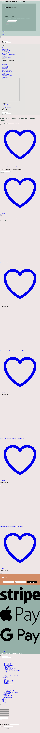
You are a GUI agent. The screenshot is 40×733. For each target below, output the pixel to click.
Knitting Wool (4, 103)
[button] (4, 3)
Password (2, 726)
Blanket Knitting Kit (7, 662)
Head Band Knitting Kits (8, 669)
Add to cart (2, 172)
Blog (3, 110)
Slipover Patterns (7, 691)
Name (6, 20)
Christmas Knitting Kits (8, 664)
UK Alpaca (6, 696)
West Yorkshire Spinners (7, 107)
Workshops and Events (6, 44)
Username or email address (5, 724)
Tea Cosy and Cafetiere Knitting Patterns (11, 692)
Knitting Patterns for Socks (8, 689)
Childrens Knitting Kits (7, 663)
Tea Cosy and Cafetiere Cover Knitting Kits (11, 675)
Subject (1, 712)
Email (6, 21)
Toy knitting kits (6, 676)
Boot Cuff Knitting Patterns (8, 680)
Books (3, 108)
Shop (3, 123)
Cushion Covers (6, 683)
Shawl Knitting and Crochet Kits (9, 673)
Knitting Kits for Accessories (9, 671)
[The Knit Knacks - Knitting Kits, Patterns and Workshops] (3, 37)
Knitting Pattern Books (8, 688)
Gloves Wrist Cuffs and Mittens (9, 685)
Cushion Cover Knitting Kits (8, 665)
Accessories (6, 678)
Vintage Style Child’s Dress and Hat (6, 483)
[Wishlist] (0, 124)
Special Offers (4, 109)
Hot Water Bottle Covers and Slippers (10, 687)
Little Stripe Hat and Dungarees (5, 571)
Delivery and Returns (5, 649)
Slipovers (5, 674)
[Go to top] (0, 655)
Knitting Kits (4, 45)
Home (1, 123)
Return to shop (4, 64)
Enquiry (1, 716)
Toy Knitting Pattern (7, 693)
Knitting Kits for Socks (7, 672)
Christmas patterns (7, 682)
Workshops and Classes (6, 647)
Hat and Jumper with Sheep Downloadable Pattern (8, 308)
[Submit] (2, 114)
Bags (5, 661)
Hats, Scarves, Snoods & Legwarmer (10, 668)
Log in (7, 728)
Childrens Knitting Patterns (15, 123)
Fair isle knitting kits (7, 666)
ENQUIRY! (2, 214)
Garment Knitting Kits (7, 667)
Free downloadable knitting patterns (8, 648)
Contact (3, 651)
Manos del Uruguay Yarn (7, 104)
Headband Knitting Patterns (8, 686)
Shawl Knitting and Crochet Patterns (10, 690)
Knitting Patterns (5, 62)
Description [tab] (4, 217)
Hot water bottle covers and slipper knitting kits (12, 670)
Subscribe (32, 582)
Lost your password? (3, 729)
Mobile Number (3, 714)
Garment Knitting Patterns (8, 684)
